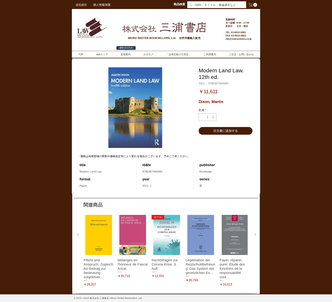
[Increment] (213, 117)
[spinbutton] (207, 117)
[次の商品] (255, 234)
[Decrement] (201, 117)
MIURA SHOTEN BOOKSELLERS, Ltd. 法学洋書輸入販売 (164, 38)
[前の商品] (78, 234)
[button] (253, 5)
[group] (167, 253)
